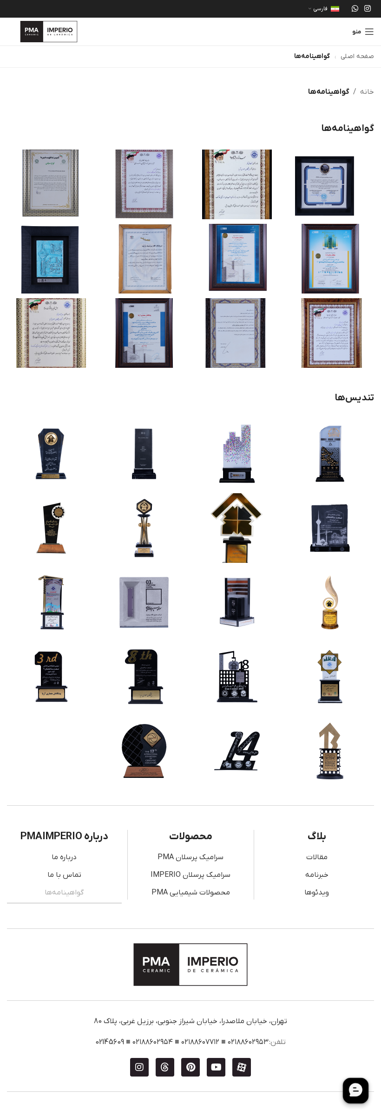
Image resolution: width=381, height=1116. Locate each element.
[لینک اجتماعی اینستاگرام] (367, 8)
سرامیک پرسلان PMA (190, 857)
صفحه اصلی (357, 56)
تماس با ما (64, 875)
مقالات (317, 857)
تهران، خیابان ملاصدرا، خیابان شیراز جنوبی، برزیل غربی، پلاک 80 (190, 1021)
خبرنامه (316, 875)
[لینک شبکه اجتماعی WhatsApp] (354, 8)
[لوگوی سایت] (49, 31)
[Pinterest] (190, 1067)
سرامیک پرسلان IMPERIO (190, 875)
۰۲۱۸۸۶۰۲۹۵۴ (152, 1042)
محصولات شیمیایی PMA (190, 892)
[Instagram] (139, 1067)
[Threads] (165, 1067)
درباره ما (64, 857)
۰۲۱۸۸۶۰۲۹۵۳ (248, 1042)
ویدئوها (316, 892)
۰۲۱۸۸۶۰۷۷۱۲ (200, 1042)
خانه (367, 92)
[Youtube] (216, 1067)
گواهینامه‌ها (64, 892)
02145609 (109, 1042)
